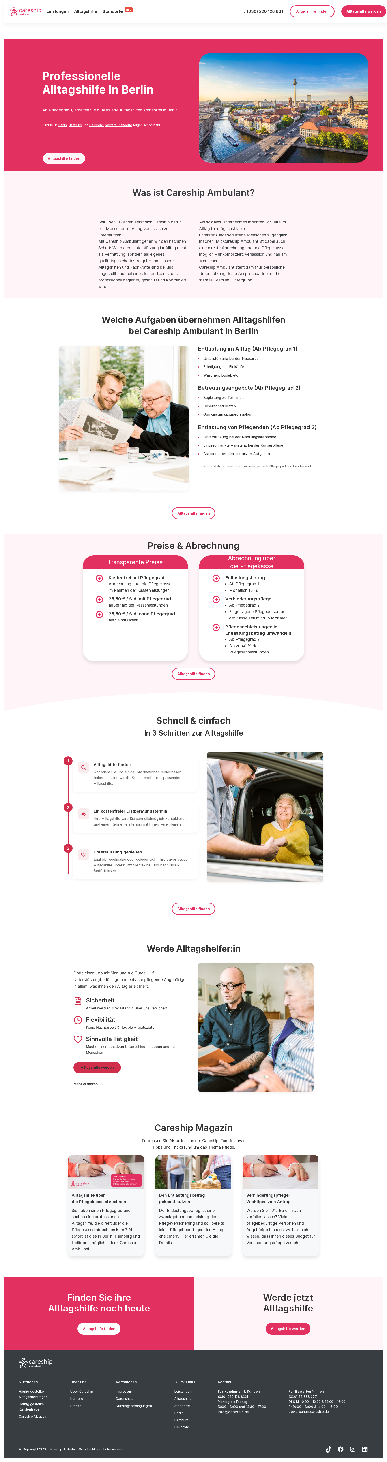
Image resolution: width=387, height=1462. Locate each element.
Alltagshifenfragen (33, 1397)
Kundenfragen (30, 1409)
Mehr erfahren (85, 1084)
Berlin (62, 125)
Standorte (182, 1406)
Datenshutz (125, 1398)
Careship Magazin (33, 1416)
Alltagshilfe (85, 11)
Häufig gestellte (31, 1391)
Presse (75, 1406)
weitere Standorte (118, 125)
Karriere (76, 1398)
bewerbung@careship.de (309, 1411)
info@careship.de (233, 1412)
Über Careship (81, 1391)
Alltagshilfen (184, 1398)
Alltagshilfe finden (64, 158)
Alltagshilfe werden (97, 1067)
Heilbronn (96, 125)
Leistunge (182, 1391)
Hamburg (75, 125)
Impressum (124, 1391)
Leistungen (58, 11)
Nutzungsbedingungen (134, 1406)
